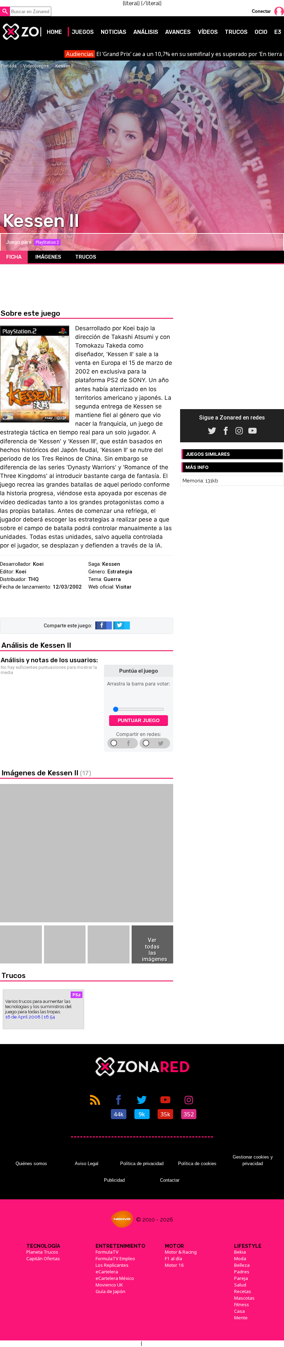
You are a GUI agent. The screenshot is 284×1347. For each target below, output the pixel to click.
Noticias (113, 32)
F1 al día (173, 1258)
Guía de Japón (110, 1291)
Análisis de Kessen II (36, 645)
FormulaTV (107, 1252)
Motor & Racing (181, 1252)
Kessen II (64, 65)
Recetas (242, 1291)
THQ (33, 579)
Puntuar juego (139, 720)
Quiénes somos (31, 1163)
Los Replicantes (112, 1265)
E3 (277, 32)
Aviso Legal (86, 1163)
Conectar (261, 11)
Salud (240, 1285)
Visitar (124, 587)
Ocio (261, 32)
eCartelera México (115, 1278)
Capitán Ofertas (43, 1258)
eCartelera (107, 1271)
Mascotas (244, 1298)
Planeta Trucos (42, 1252)
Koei (38, 564)
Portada (9, 65)
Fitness (241, 1304)
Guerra (112, 579)
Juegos (83, 32)
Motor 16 (174, 1265)
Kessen (111, 564)
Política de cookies (197, 1163)
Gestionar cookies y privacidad (253, 1160)
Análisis (145, 32)
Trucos (236, 32)
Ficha (13, 257)
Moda (240, 1258)
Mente (241, 1317)
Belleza (242, 1265)
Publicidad (114, 1180)
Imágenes (48, 257)
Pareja (241, 1278)
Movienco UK (109, 1285)
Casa (239, 1311)
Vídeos (208, 32)
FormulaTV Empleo (115, 1258)
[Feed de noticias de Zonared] (95, 1106)
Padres (241, 1271)
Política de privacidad (141, 1163)
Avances (178, 32)
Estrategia (119, 572)
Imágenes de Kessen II (46, 772)
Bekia (240, 1252)
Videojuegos (36, 65)
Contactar (169, 1180)
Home (54, 32)
